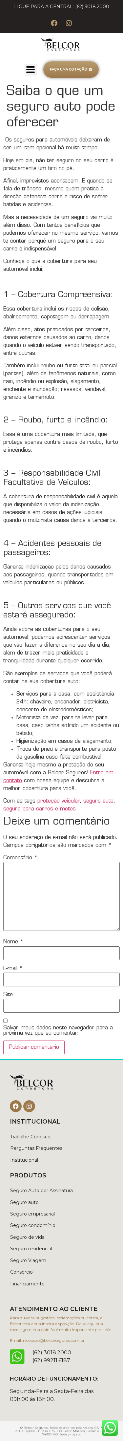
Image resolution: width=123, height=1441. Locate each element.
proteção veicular (58, 801)
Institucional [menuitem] (24, 1160)
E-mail (13, 968)
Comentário (20, 858)
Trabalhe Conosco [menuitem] (30, 1137)
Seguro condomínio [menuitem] (32, 1225)
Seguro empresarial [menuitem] (32, 1214)
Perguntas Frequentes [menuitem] (36, 1148)
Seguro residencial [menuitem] (31, 1249)
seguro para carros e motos (39, 809)
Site (8, 995)
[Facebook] (54, 23)
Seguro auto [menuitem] (24, 1202)
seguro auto (98, 801)
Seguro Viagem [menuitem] (28, 1260)
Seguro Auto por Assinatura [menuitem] (41, 1191)
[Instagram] (68, 23)
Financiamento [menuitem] (27, 1284)
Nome (13, 942)
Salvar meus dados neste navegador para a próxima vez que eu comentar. (58, 1030)
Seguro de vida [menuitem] (27, 1237)
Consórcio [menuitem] (21, 1272)
